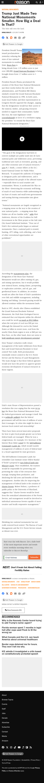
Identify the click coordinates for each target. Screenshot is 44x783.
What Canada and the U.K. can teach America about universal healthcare (20, 638)
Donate (5, 718)
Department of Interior (9, 588)
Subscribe (34, 557)
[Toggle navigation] (2, 2)
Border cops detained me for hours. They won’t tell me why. (19, 645)
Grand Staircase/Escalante (24, 71)
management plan (21, 274)
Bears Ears (11, 65)
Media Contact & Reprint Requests (14, 604)
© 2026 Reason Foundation (11, 760)
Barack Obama (35, 582)
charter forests (8, 486)
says (3, 168)
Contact (5, 731)
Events (4, 704)
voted (20, 443)
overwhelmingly (8, 118)
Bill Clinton (5, 585)
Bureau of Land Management (20, 585)
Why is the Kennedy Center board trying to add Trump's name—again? (22, 621)
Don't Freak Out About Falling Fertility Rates (22, 569)
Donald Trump (25, 582)
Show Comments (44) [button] (14, 610)
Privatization (22, 588)
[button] (41, 2)
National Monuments (10, 9)
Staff (4, 709)
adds (32, 214)
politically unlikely (12, 417)
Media (4, 736)
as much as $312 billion (28, 320)
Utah (18, 582)
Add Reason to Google (14, 44)
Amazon (5, 740)
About (4, 695)
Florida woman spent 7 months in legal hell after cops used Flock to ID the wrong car (21, 630)
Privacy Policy (35, 760)
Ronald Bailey (6, 32)
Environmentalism (34, 588)
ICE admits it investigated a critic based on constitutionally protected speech (21, 652)
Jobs (3, 713)
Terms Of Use (6, 763)
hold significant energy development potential (21, 338)
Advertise (5, 722)
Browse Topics (7, 699)
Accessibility (25, 760)
